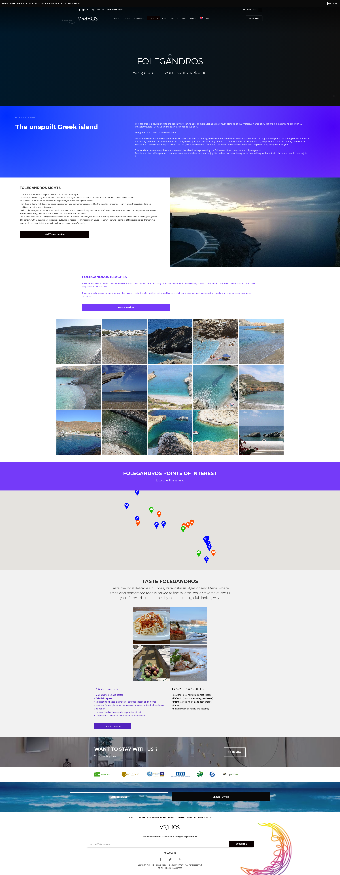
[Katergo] (170, 387)
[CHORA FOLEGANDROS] (255, 222)
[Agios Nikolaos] (261, 433)
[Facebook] (80, 10)
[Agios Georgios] (79, 433)
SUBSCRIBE (241, 844)
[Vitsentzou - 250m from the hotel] (79, 387)
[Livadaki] (124, 433)
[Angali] (215, 387)
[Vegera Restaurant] (151, 625)
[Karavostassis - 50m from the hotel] (79, 341)
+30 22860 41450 (115, 10)
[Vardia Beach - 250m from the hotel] (170, 341)
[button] (209, 547)
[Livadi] (124, 387)
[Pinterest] (88, 10)
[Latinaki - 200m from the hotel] (261, 341)
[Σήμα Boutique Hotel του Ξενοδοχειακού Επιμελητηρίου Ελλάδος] (130, 774)
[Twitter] (84, 10)
